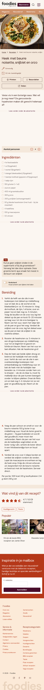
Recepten (12, 52)
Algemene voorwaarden (11, 643)
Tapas (25, 659)
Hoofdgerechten (29, 643)
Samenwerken (28, 610)
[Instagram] (14, 678)
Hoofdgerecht (8, 509)
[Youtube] (30, 678)
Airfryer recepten (29, 666)
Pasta (20, 509)
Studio (25, 613)
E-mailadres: (8, 580)
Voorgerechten (28, 640)
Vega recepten (28, 669)
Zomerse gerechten (30, 653)
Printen (13, 79)
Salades (26, 634)
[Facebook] (19, 678)
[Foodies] (9, 4)
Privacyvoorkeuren (9, 652)
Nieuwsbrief (18, 12)
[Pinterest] (25, 678)
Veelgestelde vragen (10, 637)
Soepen (25, 637)
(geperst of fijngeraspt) (21, 177)
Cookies (5, 649)
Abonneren (24, 5)
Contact (5, 640)
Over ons (6, 610)
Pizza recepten (28, 662)
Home (4, 52)
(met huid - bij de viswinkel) (21, 203)
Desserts (26, 647)
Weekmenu (30, 12)
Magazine (5, 12)
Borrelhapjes (27, 650)
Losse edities (7, 619)
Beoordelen (34, 79)
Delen (23, 86)
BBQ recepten (28, 656)
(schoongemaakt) (18, 198)
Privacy (5, 646)
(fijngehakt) (11, 166)
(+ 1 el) (12, 184)
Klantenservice (8, 634)
